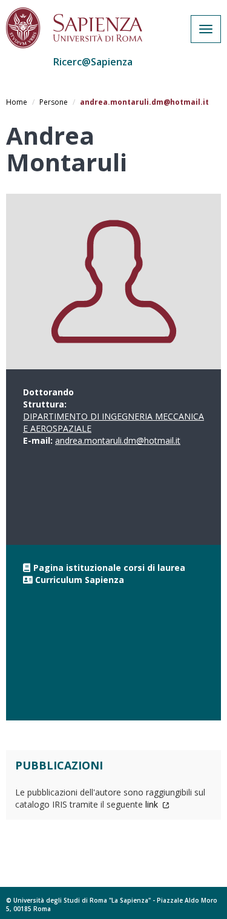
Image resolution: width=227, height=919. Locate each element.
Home (16, 102)
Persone (53, 102)
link (152, 804)
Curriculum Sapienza (79, 579)
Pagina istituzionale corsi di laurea (109, 567)
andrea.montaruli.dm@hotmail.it (117, 440)
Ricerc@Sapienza (93, 61)
